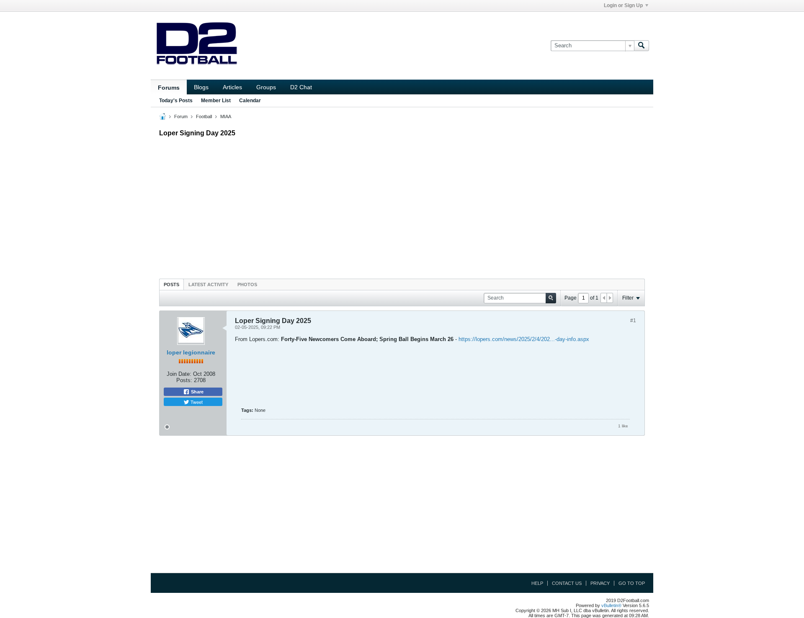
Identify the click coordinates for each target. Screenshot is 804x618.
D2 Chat (301, 87)
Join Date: (179, 374)
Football (204, 116)
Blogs (201, 87)
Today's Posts (176, 100)
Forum (181, 116)
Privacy (600, 583)
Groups (266, 87)
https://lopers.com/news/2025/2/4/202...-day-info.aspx (524, 339)
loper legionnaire (191, 352)
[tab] (171, 284)
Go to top (631, 583)
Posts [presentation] (171, 284)
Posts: (184, 380)
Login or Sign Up (623, 5)
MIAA (225, 116)
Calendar (250, 100)
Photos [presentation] (247, 284)
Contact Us (567, 583)
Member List (216, 100)
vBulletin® (611, 605)
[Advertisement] (402, 205)
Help (537, 583)
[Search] (641, 45)
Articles (232, 87)
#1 (633, 320)
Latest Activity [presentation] (208, 284)
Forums (169, 87)
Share (197, 391)
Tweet (196, 401)
